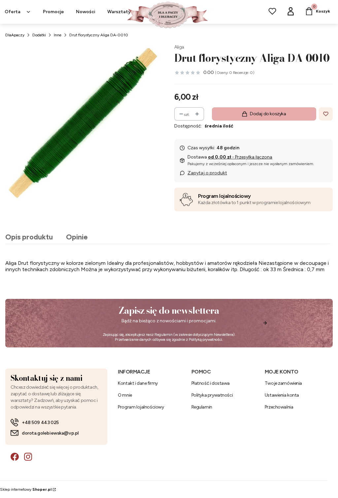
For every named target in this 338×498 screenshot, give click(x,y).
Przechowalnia (279, 407)
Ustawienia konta (282, 395)
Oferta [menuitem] (12, 12)
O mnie (125, 395)
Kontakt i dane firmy (138, 383)
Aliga (179, 47)
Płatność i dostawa (210, 383)
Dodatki (39, 35)
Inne (57, 35)
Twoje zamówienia (283, 383)
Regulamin (163, 334)
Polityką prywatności (205, 339)
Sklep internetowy (25, 489)
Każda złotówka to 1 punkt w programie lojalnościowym (254, 202)
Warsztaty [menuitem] (119, 12)
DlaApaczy (14, 35)
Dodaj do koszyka (268, 114)
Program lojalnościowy (224, 196)
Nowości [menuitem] (85, 12)
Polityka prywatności (212, 395)
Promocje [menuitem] (53, 12)
